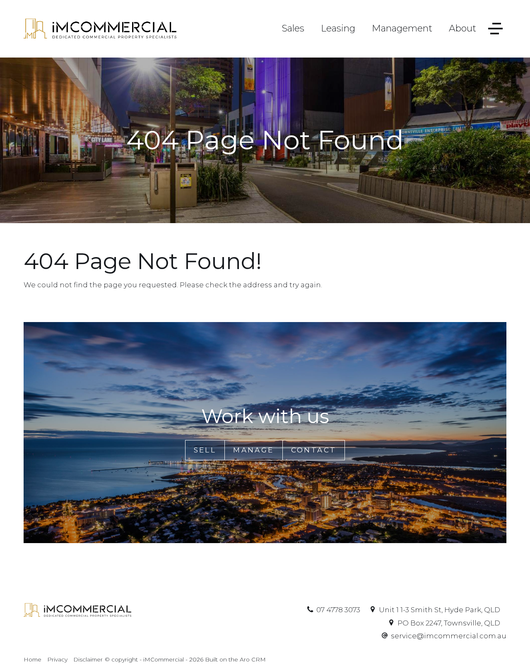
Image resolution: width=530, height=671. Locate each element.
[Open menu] (495, 28)
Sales (293, 28)
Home (32, 659)
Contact (314, 450)
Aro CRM (253, 659)
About (462, 28)
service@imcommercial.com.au (448, 636)
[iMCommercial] (100, 28)
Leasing (338, 28)
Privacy (57, 659)
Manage (253, 450)
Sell (205, 450)
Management (402, 28)
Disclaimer (88, 659)
